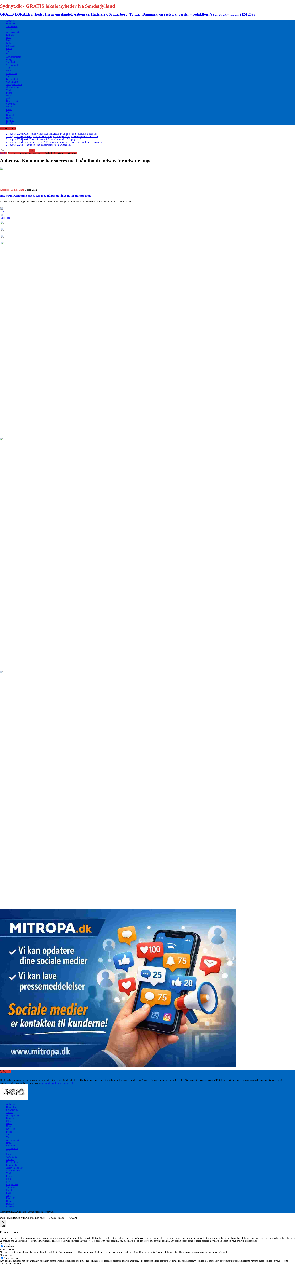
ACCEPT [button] (72, 1217)
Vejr (8, 54)
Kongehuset (12, 101)
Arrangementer (13, 32)
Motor (9, 40)
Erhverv (10, 34)
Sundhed (10, 62)
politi (8, 98)
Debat (9, 109)
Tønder (9, 29)
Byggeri (10, 120)
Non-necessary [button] (7, 1255)
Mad (8, 37)
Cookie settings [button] (56, 1217)
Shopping (11, 104)
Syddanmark (12, 65)
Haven (9, 117)
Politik (9, 48)
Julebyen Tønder (14, 84)
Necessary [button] (5, 1243)
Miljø (8, 95)
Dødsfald (10, 115)
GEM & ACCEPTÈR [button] (10, 1263)
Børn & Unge (17, 189)
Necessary (9, 1246)
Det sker (10, 123)
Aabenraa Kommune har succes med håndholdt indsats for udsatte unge (45, 195)
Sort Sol (10, 76)
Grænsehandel (13, 87)
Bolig (9, 59)
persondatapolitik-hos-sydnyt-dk (57, 1083)
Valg (8, 112)
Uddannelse (12, 81)
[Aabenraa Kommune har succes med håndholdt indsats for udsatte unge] (20, 184)
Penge (9, 92)
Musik (9, 106)
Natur (9, 43)
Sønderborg (12, 26)
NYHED (10, 45)
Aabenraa (11, 21)
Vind (8, 90)
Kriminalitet (12, 79)
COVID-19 (11, 73)
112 (8, 68)
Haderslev (11, 23)
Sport (8, 51)
